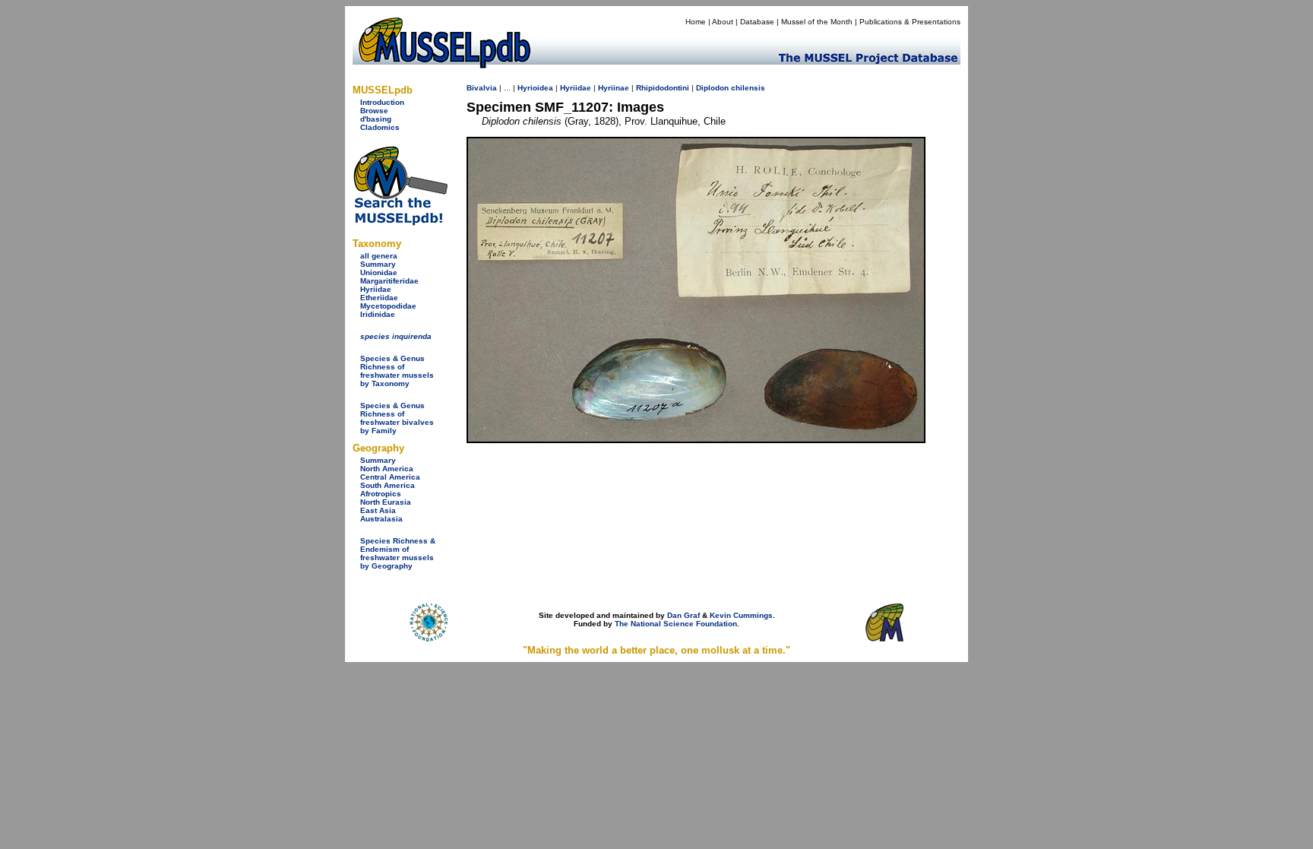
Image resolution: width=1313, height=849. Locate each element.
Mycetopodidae (388, 306)
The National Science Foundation (676, 623)
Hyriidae (375, 289)
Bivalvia (482, 88)
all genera (378, 256)
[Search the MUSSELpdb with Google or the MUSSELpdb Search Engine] (400, 222)
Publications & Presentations (909, 21)
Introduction (382, 102)
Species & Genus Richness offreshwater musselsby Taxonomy (397, 371)
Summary (378, 264)
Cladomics (380, 127)
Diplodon (712, 88)
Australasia (381, 519)
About (722, 21)
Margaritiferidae (389, 281)
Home (695, 21)
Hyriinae (613, 88)
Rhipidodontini (662, 88)
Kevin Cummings (741, 615)
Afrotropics (380, 493)
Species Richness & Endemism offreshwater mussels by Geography (397, 553)
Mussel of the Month (817, 21)
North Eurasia (385, 502)
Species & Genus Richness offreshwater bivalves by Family (397, 418)
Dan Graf (683, 615)
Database (757, 21)
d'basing (375, 119)
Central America (390, 477)
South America (387, 485)
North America (386, 468)
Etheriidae (379, 297)
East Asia (378, 510)
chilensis (748, 88)
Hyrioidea (535, 88)
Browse (374, 110)
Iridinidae (377, 314)
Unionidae (378, 272)
